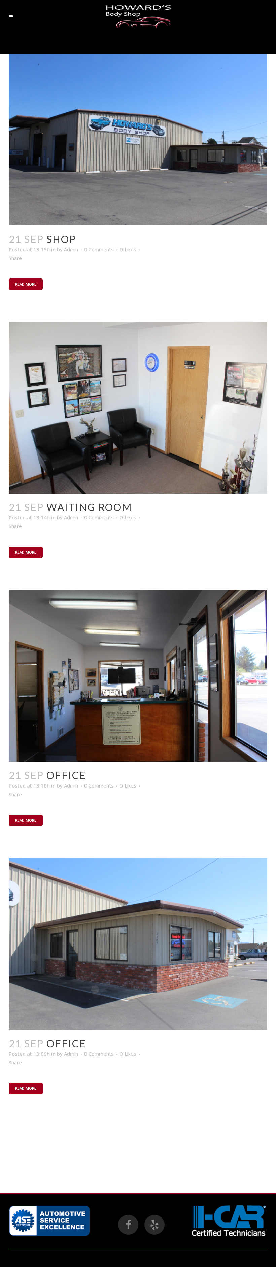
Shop (61, 239)
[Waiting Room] (138, 408)
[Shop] (138, 139)
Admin (71, 249)
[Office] (138, 676)
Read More (25, 284)
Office (66, 775)
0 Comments (99, 249)
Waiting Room (89, 507)
